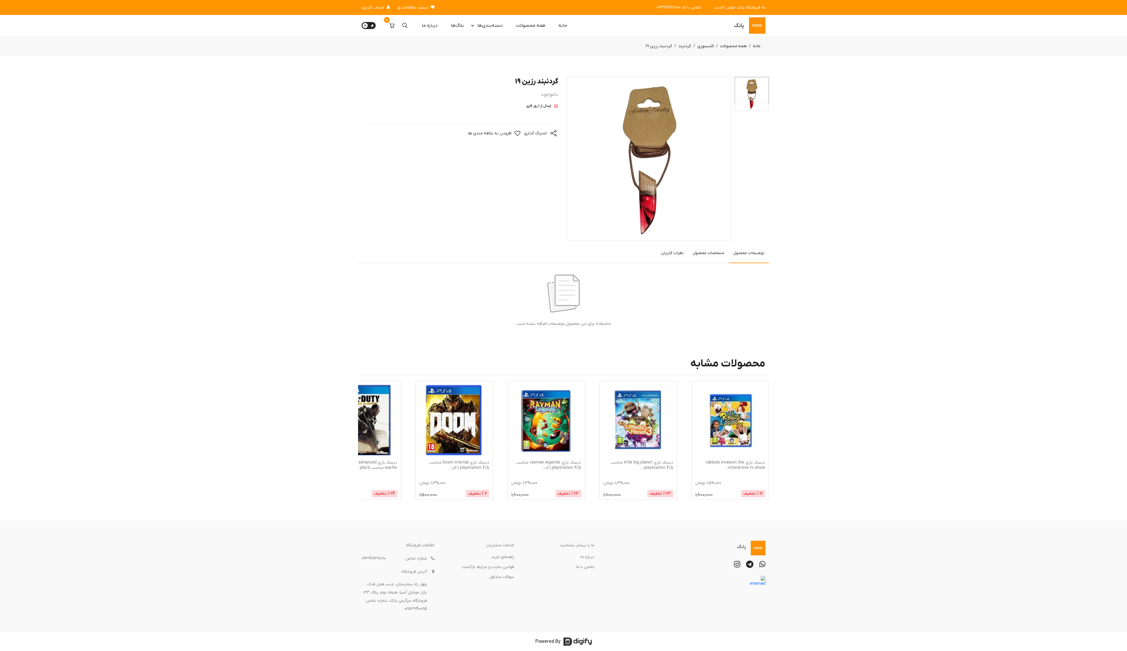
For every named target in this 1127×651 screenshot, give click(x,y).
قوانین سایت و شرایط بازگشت (488, 567)
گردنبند (684, 46)
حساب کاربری (373, 7)
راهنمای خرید (502, 557)
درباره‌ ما (430, 25)
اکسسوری (705, 46)
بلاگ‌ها (457, 25)
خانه (563, 25)
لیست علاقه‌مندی (412, 7)
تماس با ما (585, 567)
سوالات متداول (501, 577)
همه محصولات (530, 25)
